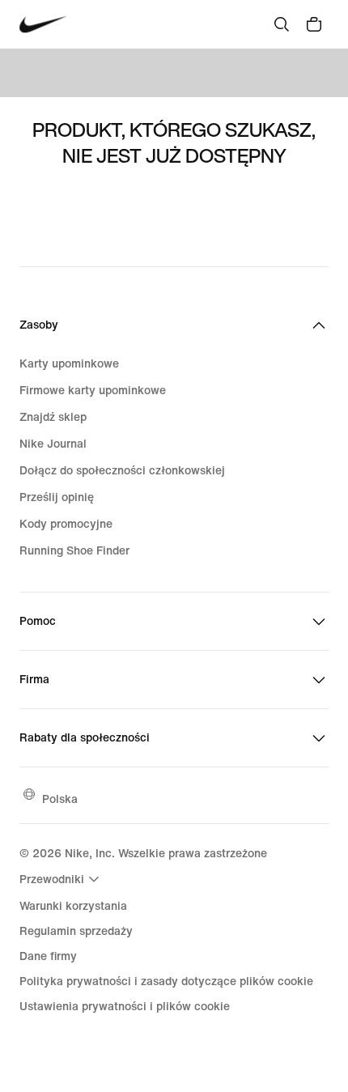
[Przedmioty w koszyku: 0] (314, 24)
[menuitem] (61, 879)
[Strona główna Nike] (43, 25)
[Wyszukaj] (281, 24)
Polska (60, 798)
